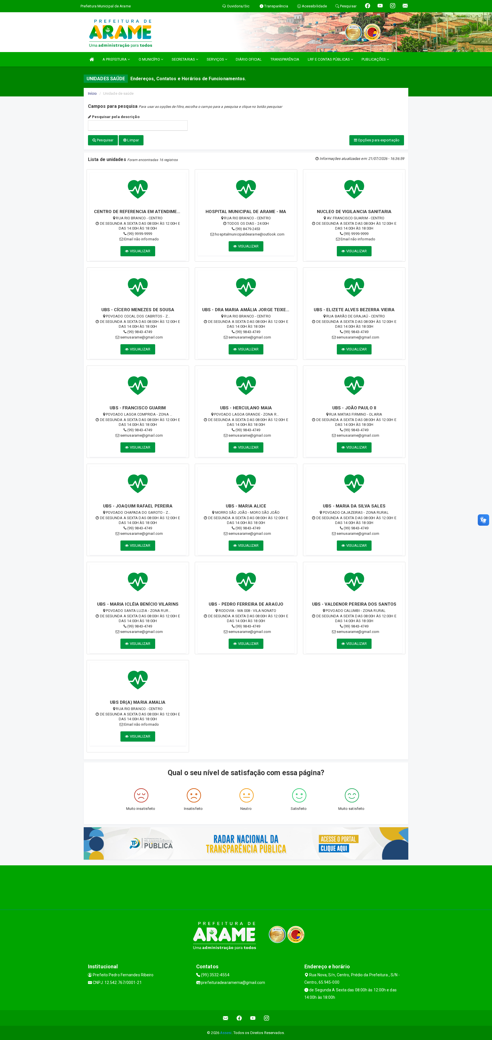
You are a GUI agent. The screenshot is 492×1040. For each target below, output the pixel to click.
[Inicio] (92, 59)
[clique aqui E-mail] (226, 1018)
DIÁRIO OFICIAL (249, 59)
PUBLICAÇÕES (374, 59)
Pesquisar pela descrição (115, 117)
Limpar (132, 140)
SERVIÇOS (216, 59)
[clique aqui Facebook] (239, 1018)
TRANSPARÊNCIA (284, 59)
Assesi (226, 1033)
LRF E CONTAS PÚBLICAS (329, 59)
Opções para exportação (378, 140)
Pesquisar (104, 140)
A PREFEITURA (115, 59)
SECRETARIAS (184, 59)
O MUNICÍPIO (150, 59)
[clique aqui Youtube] (253, 1018)
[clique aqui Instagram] (267, 1018)
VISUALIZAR (140, 251)
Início (92, 93)
